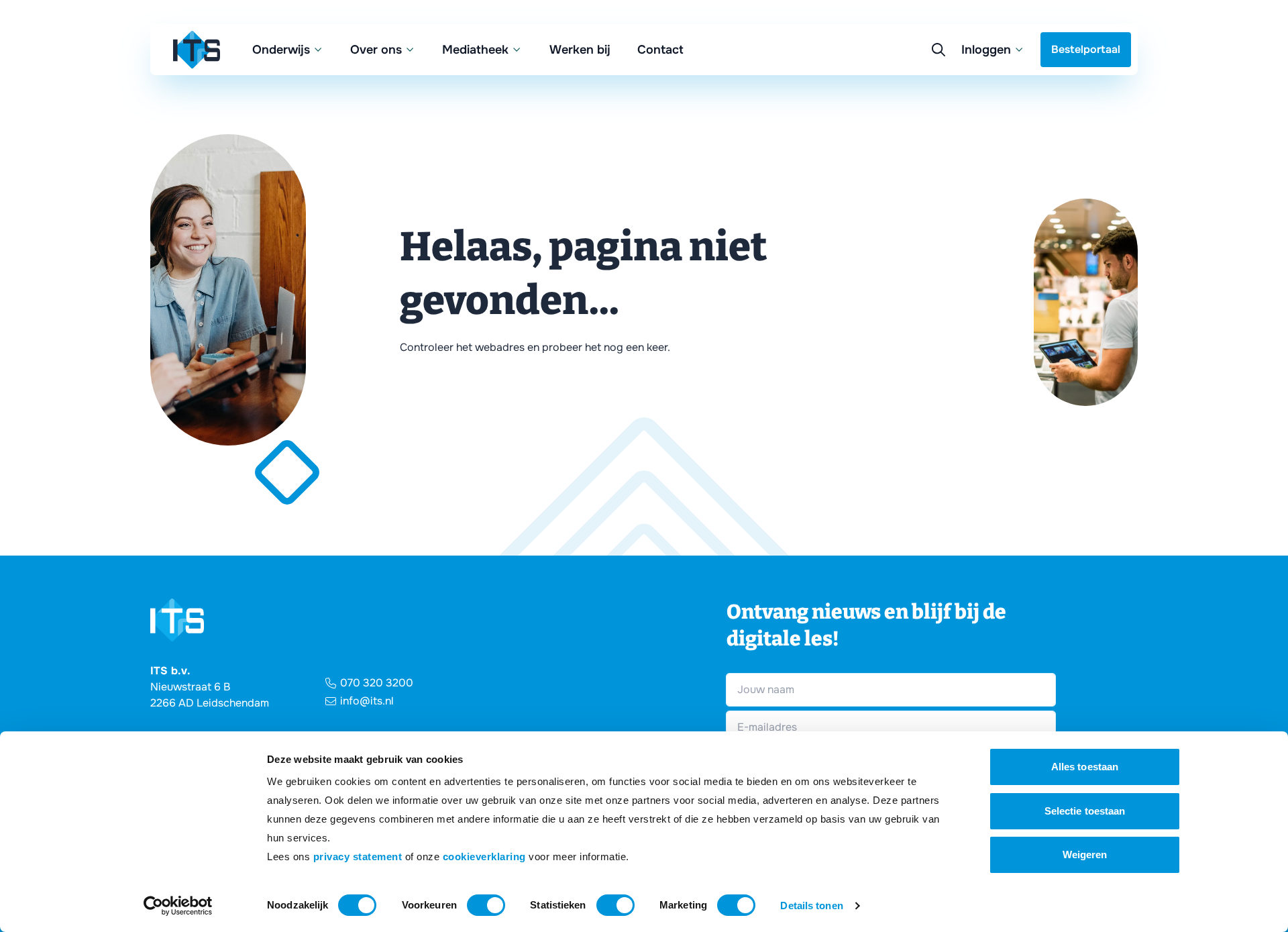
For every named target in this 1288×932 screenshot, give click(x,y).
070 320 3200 (376, 683)
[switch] (486, 905)
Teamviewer (893, 88)
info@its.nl (367, 701)
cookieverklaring (484, 856)
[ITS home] (196, 49)
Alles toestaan (1084, 766)
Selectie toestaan (1085, 811)
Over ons (376, 49)
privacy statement (357, 856)
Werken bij (579, 49)
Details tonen (811, 905)
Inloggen (986, 49)
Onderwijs (281, 49)
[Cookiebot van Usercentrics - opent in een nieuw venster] (178, 906)
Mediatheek (475, 49)
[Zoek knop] (938, 49)
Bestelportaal (1085, 49)
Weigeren (1085, 854)
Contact (660, 49)
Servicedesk (893, 115)
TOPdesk (885, 142)
